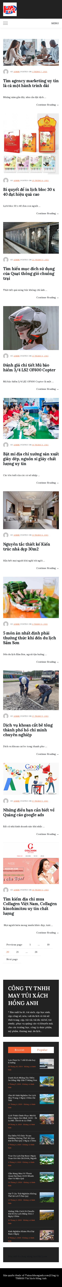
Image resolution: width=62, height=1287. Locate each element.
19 (49, 944)
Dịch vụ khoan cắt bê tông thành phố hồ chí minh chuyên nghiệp (28, 730)
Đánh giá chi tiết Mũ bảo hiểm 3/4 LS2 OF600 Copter (29, 368)
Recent (19, 1049)
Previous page (14, 944)
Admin (17, 72)
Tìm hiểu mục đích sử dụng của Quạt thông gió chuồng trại (29, 273)
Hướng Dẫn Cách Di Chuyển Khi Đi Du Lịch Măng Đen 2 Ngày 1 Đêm (21, 1213)
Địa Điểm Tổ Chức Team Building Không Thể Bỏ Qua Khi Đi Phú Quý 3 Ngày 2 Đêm (22, 1138)
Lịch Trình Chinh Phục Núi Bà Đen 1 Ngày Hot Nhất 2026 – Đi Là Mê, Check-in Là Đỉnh (22, 1118)
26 (37, 951)
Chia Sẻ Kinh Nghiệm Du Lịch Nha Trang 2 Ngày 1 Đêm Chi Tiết (22, 1098)
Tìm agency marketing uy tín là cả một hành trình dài (31, 83)
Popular (42, 1049)
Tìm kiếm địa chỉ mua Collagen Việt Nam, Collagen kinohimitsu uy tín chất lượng (30, 906)
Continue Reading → (47, 104)
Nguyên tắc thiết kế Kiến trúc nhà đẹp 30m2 (26, 547)
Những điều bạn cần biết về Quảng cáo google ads (29, 812)
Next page (12, 959)
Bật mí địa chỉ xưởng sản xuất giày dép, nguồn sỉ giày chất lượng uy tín (31, 458)
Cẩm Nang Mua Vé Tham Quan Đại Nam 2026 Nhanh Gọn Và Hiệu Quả (21, 1176)
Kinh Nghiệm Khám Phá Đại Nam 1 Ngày (21, 1232)
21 (19, 951)
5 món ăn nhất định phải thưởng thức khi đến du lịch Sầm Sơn (29, 638)
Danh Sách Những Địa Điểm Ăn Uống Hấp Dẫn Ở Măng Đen (22, 1078)
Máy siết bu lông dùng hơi (22, 1256)
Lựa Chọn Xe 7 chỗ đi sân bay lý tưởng (21, 1061)
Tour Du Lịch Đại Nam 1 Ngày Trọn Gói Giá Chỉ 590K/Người (22, 1157)
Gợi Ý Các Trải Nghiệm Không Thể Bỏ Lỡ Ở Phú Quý (22, 1194)
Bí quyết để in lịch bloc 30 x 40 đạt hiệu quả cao (29, 192)
